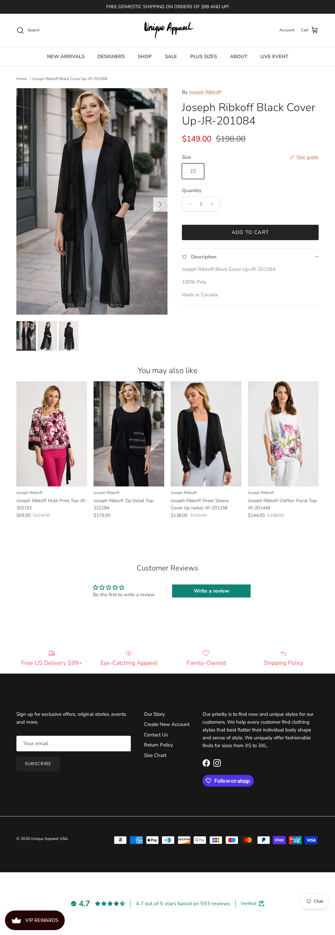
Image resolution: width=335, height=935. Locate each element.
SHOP (145, 56)
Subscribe (38, 764)
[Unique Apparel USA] (167, 30)
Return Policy (158, 745)
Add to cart (250, 232)
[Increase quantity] (214, 204)
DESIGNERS (111, 56)
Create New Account (166, 724)
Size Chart (155, 755)
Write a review (211, 591)
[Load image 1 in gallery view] (92, 201)
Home (21, 78)
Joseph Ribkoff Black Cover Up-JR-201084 (69, 78)
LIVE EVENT (274, 56)
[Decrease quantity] (188, 204)
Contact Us (156, 734)
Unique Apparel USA (49, 838)
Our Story (154, 714)
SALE (171, 56)
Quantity (192, 190)
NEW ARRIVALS (65, 56)
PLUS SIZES (203, 56)
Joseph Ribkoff (205, 92)
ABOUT (238, 56)
